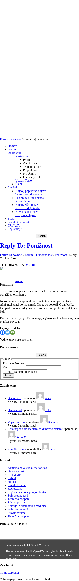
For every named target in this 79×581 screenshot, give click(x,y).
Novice (12, 481)
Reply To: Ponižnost (26, 245)
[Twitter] (7, 332)
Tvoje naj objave (25, 215)
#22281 (30, 265)
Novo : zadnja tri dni (27, 208)
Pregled (12, 187)
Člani (18, 184)
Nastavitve (21, 156)
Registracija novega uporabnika (27, 492)
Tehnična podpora (19, 499)
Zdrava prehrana (18, 502)
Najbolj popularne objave (30, 191)
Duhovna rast (44, 255)
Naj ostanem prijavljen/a (22, 371)
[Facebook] (2, 332)
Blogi (11, 218)
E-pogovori (14, 474)
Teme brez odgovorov (28, 194)
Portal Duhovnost (18, 222)
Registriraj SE (16, 229)
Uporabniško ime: (14, 363)
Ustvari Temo (23, 180)
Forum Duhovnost (11, 255)
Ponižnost (61, 255)
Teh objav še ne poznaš (29, 197)
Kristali (12, 478)
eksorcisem (14, 398)
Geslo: (7, 367)
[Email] (12, 332)
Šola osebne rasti (18, 495)
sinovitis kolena (17, 449)
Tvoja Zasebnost (10, 572)
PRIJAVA (14, 225)
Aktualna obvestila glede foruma (27, 467)
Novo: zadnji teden (26, 211)
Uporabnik (14, 152)
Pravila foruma (17, 485)
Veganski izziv (16, 422)
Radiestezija (15, 488)
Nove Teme (22, 201)
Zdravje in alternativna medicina (27, 506)
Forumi (12, 149)
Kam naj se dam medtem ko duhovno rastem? (35, 429)
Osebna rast (15, 410)
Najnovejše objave (26, 204)
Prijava (8, 375)
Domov (12, 146)
